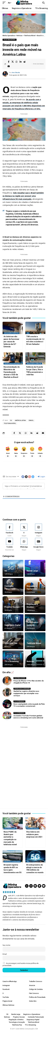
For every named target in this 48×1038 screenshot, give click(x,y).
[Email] (8, 66)
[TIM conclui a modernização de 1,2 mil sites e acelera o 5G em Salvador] (35, 328)
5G (28, 333)
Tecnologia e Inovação (12, 363)
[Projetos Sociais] (13, 604)
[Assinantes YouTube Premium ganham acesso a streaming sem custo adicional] (7, 715)
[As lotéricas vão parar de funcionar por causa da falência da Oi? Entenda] (13, 328)
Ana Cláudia (16, 72)
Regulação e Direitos (11, 333)
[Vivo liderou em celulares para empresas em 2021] (35, 823)
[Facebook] (9, 530)
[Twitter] (39, 886)
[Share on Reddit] (24, 62)
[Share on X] (12, 62)
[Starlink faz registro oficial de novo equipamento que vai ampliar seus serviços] (7, 692)
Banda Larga (32, 571)
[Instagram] (38, 530)
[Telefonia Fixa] (13, 640)
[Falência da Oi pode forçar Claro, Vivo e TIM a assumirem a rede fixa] (35, 358)
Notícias (30, 661)
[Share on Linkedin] (20, 62)
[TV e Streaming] (13, 658)
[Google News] (38, 544)
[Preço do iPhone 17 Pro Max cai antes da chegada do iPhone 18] (7, 680)
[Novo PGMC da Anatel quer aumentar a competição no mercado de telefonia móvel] (13, 823)
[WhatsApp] (24, 544)
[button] (5, 2)
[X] (24, 530)
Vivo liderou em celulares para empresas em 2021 (34, 834)
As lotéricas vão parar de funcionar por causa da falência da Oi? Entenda (11, 341)
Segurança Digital (12, 625)
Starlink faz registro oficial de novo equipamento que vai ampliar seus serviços (26, 693)
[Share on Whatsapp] (16, 62)
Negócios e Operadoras (12, 861)
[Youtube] (9, 544)
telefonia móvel (10, 423)
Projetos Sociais (11, 607)
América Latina (20, 420)
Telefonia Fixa (10, 643)
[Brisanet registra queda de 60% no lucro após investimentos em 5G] (13, 856)
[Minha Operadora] (24, 2)
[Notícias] (35, 658)
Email (5, 954)
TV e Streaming (11, 661)
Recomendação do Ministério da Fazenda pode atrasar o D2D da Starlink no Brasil (12, 372)
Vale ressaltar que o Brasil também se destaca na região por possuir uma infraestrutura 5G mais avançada (23, 196)
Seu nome (6, 945)
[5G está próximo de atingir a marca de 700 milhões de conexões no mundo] (35, 856)
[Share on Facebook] (8, 62)
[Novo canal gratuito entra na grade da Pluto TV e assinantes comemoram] (7, 703)
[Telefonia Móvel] (35, 640)
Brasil (31, 420)
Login (42, 476)
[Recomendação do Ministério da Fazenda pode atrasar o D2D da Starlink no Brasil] (13, 358)
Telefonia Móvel (9, 39)
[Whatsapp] (27, 886)
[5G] (13, 568)
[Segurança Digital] (13, 622)
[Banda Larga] (35, 568)
